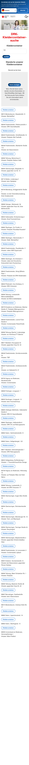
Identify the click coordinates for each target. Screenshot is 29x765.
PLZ (5, 50)
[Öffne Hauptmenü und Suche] (26, 17)
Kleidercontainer (8, 110)
